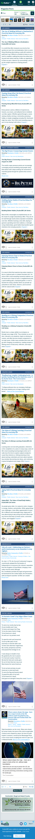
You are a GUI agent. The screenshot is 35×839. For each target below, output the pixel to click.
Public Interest (11, 38)
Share (3, 37)
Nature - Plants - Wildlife (14, 724)
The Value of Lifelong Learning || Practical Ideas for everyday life (16, 431)
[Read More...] (17, 804)
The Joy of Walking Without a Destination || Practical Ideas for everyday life (17, 32)
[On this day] (3, 20)
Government (5, 556)
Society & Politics (23, 556)
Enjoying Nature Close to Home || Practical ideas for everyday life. (17, 257)
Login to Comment (12, 85)
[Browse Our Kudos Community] (6, 3)
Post (3, 13)
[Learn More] (7, 20)
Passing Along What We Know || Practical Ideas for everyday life (16, 94)
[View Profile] (4, 714)
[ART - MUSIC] (19, 20)
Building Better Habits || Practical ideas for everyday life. (17, 201)
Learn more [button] (25, 831)
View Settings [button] (7, 836)
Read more (5, 176)
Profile (15, 35)
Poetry (4, 621)
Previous (2, 822)
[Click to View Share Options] (32, 85)
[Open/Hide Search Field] (32, 13)
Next (30, 24)
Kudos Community (12, 553)
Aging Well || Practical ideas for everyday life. (16, 491)
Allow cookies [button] (19, 836)
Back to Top (17, 790)
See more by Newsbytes (17, 156)
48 (9, 24)
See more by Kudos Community (23, 621)
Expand (4, 64)
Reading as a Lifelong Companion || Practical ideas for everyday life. (17, 316)
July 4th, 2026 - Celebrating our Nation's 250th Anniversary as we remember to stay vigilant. (17, 549)
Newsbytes (10, 153)
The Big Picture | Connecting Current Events (17, 151)
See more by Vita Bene (22, 38)
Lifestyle (4, 38)
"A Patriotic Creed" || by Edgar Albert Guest (17, 616)
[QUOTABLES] (11, 20)
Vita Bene (10, 35)
